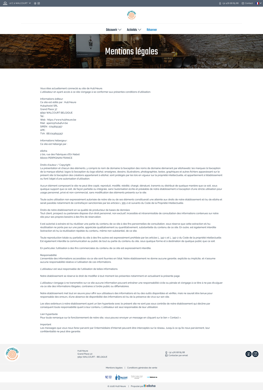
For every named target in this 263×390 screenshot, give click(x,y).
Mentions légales (114, 368)
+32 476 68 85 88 (176, 352)
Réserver (152, 30)
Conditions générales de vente (142, 368)
